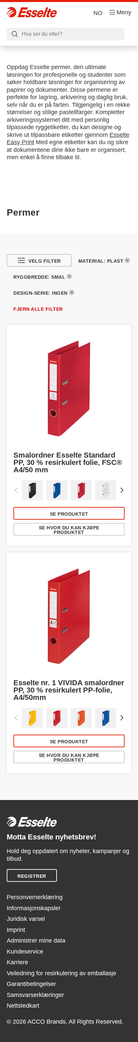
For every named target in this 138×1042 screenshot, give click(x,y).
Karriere (17, 962)
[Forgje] (16, 490)
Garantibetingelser (31, 984)
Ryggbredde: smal (39, 277)
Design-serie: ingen (40, 293)
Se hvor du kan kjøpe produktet (69, 530)
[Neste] (122, 490)
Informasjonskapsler (34, 908)
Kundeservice (25, 951)
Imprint (16, 930)
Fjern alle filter (38, 309)
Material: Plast (101, 261)
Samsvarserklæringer (35, 995)
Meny (124, 12)
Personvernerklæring (35, 897)
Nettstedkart (23, 1005)
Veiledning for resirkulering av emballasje (61, 973)
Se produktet (69, 514)
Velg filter (44, 261)
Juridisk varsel (26, 919)
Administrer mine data (36, 940)
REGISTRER (31, 876)
